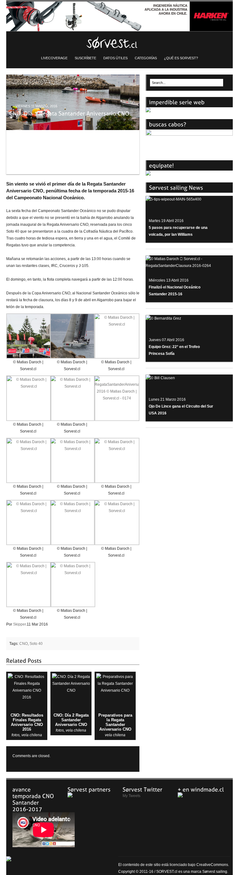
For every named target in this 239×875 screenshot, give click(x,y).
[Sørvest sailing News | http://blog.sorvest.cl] (119, 42)
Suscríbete (85, 58)
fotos (16, 735)
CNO (23, 643)
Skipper (19, 624)
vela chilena (31, 735)
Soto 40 (36, 643)
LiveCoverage (54, 58)
